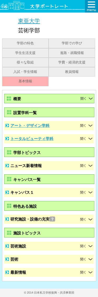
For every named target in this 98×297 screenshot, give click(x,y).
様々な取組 (25, 62)
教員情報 (72, 72)
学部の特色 (25, 43)
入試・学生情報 (25, 72)
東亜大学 (29, 21)
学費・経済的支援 (71, 62)
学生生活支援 (25, 53)
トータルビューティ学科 (32, 138)
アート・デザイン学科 (30, 125)
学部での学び (72, 43)
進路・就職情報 (72, 53)
